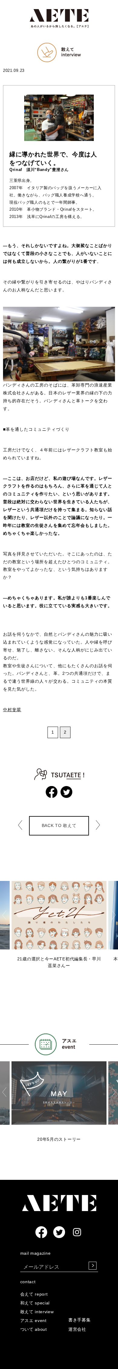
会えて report (34, 1294)
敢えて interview (37, 1311)
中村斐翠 (12, 709)
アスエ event (33, 1320)
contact (28, 1281)
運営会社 (77, 1329)
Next (114, 915)
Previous (4, 915)
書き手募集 (79, 1319)
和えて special (35, 1302)
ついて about (33, 1329)
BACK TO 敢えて (59, 825)
